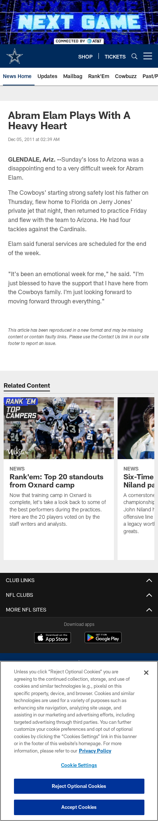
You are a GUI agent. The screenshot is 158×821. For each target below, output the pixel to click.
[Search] (134, 56)
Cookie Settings (79, 765)
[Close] (146, 673)
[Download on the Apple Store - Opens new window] (52, 638)
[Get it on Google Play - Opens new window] (103, 641)
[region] (79, 741)
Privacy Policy (95, 751)
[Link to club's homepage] (15, 53)
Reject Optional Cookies (79, 786)
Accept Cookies (79, 807)
